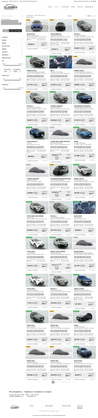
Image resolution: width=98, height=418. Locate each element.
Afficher (89, 15)
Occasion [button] (19, 30)
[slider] (4, 65)
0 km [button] (12, 30)
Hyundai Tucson (12, 23)
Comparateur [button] (89, 6)
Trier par (69, 15)
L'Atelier (73, 6)
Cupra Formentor (13, 21)
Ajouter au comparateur (33, 48)
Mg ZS (19, 23)
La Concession (65, 6)
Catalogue (56, 6)
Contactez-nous (5, 1)
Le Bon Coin (80, 6)
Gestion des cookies (66, 405)
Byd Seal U (4, 23)
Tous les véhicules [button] (6, 31)
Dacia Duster (5, 21)
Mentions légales (49, 405)
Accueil (50, 6)
